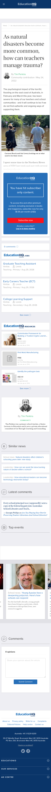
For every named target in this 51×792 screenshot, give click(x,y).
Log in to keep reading (25, 229)
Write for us (30, 721)
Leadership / (24, 468)
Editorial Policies (14, 724)
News (5, 26)
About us (6, 721)
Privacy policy (17, 721)
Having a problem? (25, 745)
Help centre (28, 724)
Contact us (39, 724)
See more (24, 315)
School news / (23, 458)
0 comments (10, 246)
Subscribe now (25, 220)
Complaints (42, 721)
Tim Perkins (20, 74)
